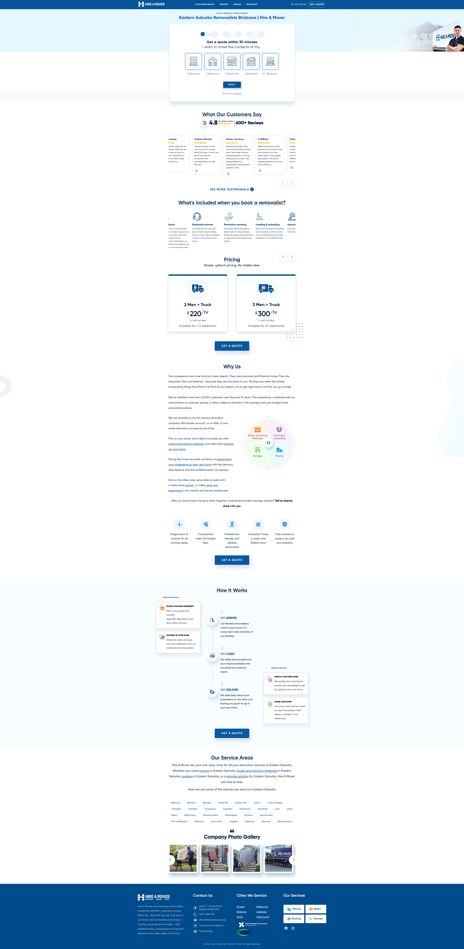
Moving (296, 909)
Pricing (237, 4)
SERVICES (224, 4)
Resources (251, 4)
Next (232, 85)
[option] (184, 156)
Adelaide (261, 912)
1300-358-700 (207, 914)
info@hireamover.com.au (212, 920)
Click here (238, 94)
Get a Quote (317, 4)
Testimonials (206, 931)
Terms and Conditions (211, 925)
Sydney (241, 907)
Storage (318, 919)
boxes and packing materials (257, 770)
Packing (296, 919)
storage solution (238, 776)
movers (204, 770)
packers (187, 776)
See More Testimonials (230, 189)
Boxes (317, 909)
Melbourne (262, 907)
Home (219, 13)
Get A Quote (232, 346)
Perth (240, 917)
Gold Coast (262, 917)
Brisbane (228, 13)
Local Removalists (204, 4)
